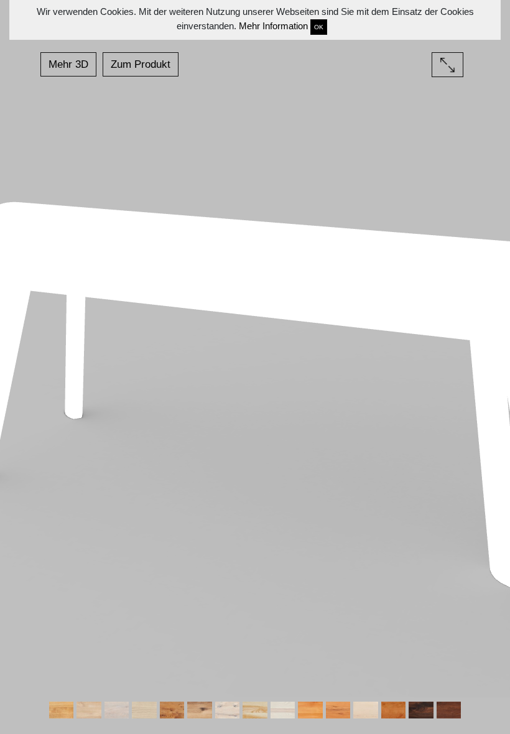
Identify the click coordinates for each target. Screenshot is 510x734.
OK (318, 27)
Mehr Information (273, 26)
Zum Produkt (140, 64)
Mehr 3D (68, 64)
